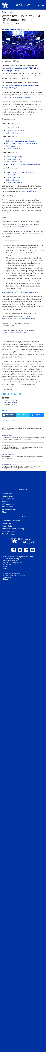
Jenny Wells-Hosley (12, 29)
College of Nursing (12, 180)
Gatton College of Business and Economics (20, 172)
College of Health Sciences (15, 128)
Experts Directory (8, 531)
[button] (43, 4)
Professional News (9, 509)
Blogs (4, 512)
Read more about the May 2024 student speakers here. (20, 292)
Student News (7, 496)
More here (10, 213)
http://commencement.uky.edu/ (15, 333)
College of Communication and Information (20, 141)
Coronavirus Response (11, 520)
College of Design (12, 133)
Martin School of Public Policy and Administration (23, 164)
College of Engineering (14, 156)
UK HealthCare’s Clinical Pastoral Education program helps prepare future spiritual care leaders (21, 467)
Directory (6, 579)
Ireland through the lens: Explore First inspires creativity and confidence (22, 457)
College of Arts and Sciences (15, 130)
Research (6, 501)
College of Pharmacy (13, 177)
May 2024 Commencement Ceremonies (17, 97)
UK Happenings (8, 504)
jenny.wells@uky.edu (12, 402)
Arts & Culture (7, 506)
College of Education (13, 148)
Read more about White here (19, 227)
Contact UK (6, 523)
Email (5, 566)
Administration (7, 526)
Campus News (7, 12)
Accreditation (7, 577)
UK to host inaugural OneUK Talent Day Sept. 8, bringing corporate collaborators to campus (22, 448)
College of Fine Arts (13, 159)
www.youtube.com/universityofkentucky (21, 319)
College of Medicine (13, 175)
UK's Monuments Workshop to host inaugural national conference (21, 428)
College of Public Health (14, 182)
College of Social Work (14, 162)
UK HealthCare (8, 499)
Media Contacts (8, 534)
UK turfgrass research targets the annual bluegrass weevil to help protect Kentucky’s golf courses (23, 438)
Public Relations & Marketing (13, 528)
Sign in (5, 568)
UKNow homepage (30, 191)
